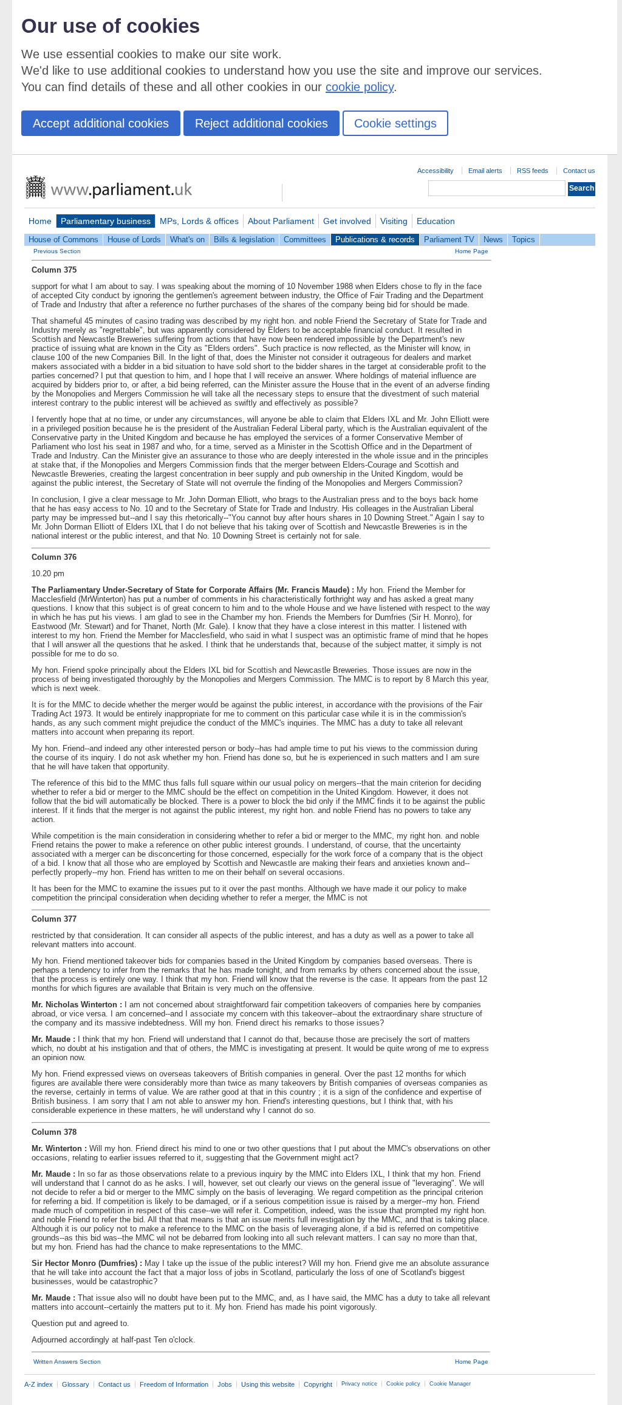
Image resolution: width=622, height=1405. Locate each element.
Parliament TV (449, 239)
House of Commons (63, 239)
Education (436, 221)
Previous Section (57, 251)
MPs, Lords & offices (199, 221)
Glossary (75, 1384)
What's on (187, 239)
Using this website (268, 1384)
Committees (305, 239)
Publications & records (375, 239)
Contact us (579, 170)
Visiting (394, 221)
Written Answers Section (67, 1361)
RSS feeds (533, 170)
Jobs (224, 1384)
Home (40, 221)
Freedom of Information (174, 1384)
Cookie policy (403, 1384)
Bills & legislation (244, 239)
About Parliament (281, 221)
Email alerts (485, 170)
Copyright (318, 1384)
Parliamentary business (106, 221)
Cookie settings (395, 123)
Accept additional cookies (101, 123)
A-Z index (38, 1384)
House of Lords (134, 239)
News (493, 239)
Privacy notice (359, 1384)
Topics (523, 239)
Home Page (471, 251)
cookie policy (360, 87)
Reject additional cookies (261, 123)
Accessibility (435, 170)
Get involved (347, 221)
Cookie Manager (450, 1384)
